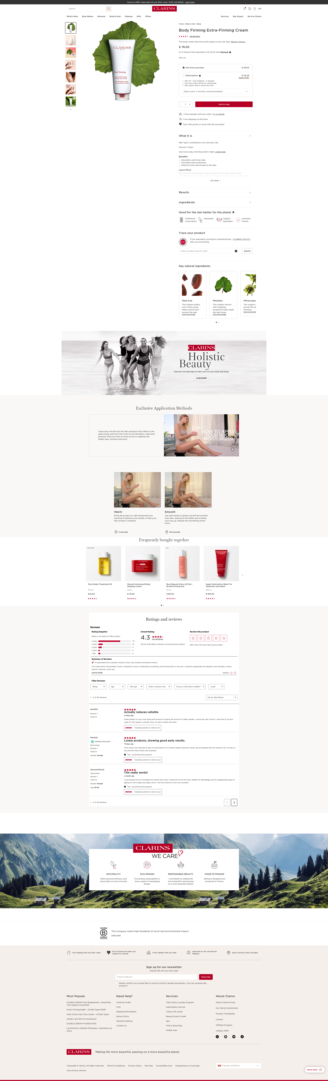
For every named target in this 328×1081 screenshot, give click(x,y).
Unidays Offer (222, 1031)
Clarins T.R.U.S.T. (241, 239)
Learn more (220, 152)
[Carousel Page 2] (218, 322)
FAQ (118, 1007)
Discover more (188, 314)
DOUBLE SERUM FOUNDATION (81, 1024)
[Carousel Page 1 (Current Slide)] (216, 322)
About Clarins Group (225, 1002)
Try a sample (218, 114)
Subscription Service (175, 1007)
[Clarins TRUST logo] (183, 242)
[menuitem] (244, 8)
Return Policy (122, 1016)
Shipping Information (126, 1012)
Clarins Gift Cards (174, 1012)
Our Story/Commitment (227, 1008)
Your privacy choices (76, 1070)
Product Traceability (225, 1014)
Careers (219, 1019)
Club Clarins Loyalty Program (180, 1002)
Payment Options (124, 1021)
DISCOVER (201, 378)
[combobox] (215, 91)
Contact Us (121, 1026)
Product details (238, 42)
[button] (71, 28)
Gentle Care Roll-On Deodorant (81, 1019)
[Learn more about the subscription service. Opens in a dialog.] (200, 76)
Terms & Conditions (116, 1066)
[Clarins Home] (164, 9)
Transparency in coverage (187, 1066)
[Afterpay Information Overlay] (230, 52)
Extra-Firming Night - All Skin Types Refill (86, 1010)
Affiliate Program (224, 1025)
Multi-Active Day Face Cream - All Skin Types (88, 1014)
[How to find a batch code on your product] (236, 251)
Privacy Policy (135, 1066)
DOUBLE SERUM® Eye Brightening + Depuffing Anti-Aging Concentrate (89, 1003)
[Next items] (71, 109)
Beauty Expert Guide (176, 1016)
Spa (168, 1021)
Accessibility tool (164, 1066)
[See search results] (108, 9)
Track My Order (123, 1002)
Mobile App (171, 1030)
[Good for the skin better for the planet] (233, 212)
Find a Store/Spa (174, 1026)
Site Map (149, 1066)
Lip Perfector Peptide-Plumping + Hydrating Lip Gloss (89, 1029)
